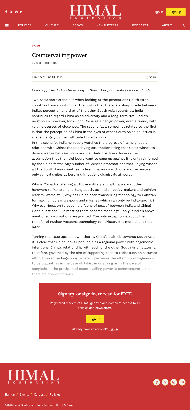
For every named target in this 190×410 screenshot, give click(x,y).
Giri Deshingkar (47, 62)
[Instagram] (16, 12)
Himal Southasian (24, 405)
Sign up (95, 319)
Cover (36, 46)
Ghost (59, 405)
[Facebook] (6, 12)
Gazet (70, 405)
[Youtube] (21, 12)
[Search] (183, 25)
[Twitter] (11, 12)
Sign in (113, 329)
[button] (9, 394)
